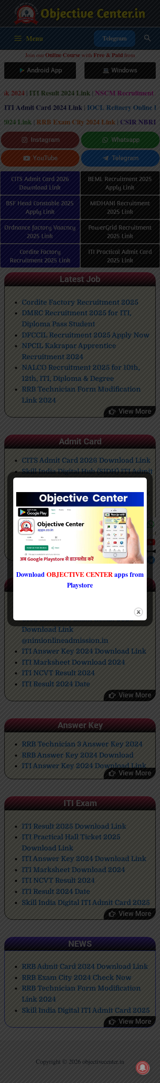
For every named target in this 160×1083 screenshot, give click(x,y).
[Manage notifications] (142, 1067)
